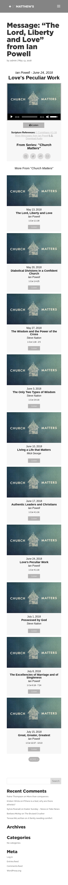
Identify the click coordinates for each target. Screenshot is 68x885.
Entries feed (13, 861)
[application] (34, 117)
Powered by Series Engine (34, 768)
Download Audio (34, 138)
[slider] (29, 117)
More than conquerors (37, 796)
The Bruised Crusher (35, 813)
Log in (10, 857)
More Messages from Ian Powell (32, 135)
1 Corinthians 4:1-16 (46, 132)
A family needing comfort (40, 818)
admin (13, 60)
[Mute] (47, 116)
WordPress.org (14, 870)
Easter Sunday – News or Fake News (41, 809)
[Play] (11, 116)
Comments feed (14, 866)
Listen (35, 125)
